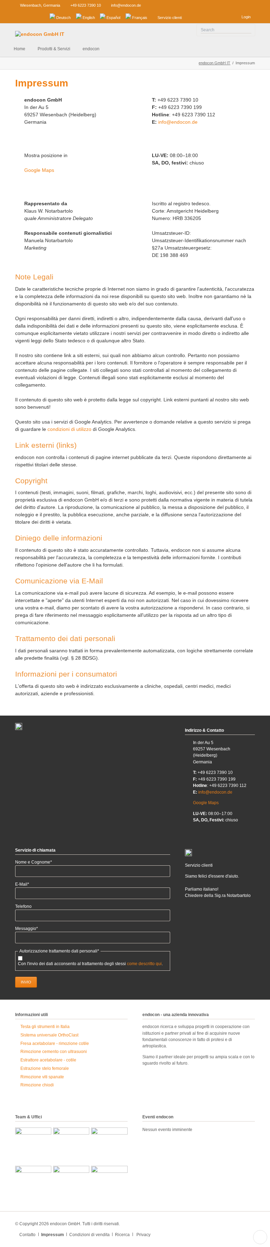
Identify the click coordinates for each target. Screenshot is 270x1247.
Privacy (143, 1234)
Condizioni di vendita (89, 1234)
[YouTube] (29, 16)
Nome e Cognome (33, 862)
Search (248, 30)
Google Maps (39, 170)
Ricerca (122, 1234)
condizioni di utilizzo (69, 429)
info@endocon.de (178, 122)
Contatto (27, 1234)
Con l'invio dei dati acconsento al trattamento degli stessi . (90, 963)
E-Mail (26, 884)
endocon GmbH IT (214, 63)
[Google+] (40, 16)
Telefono (23, 906)
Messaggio (26, 929)
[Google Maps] (18, 16)
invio (26, 982)
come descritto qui (144, 963)
